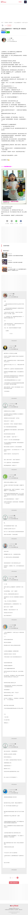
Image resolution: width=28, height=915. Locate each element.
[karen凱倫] (5, 627)
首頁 (2, 22)
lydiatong (12, 474)
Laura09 (11, 515)
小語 (9, 38)
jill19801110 (12, 403)
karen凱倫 (12, 625)
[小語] (4, 40)
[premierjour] (5, 546)
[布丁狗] (5, 295)
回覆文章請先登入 (14, 882)
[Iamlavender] (5, 791)
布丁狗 (11, 293)
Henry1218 (12, 346)
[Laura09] (5, 517)
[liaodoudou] (5, 578)
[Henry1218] (5, 348)
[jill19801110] (5, 405)
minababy (12, 743)
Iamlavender (12, 789)
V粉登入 (20, 1)
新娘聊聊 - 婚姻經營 (8, 22)
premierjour (12, 543)
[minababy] (5, 746)
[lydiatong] (5, 477)
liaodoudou (12, 576)
